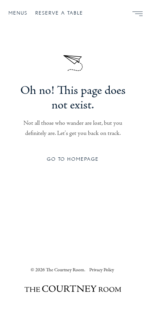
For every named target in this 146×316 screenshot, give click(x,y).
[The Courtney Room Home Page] (72, 289)
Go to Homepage (73, 159)
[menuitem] (135, 13)
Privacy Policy (101, 270)
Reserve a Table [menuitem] (59, 13)
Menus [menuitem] (18, 13)
